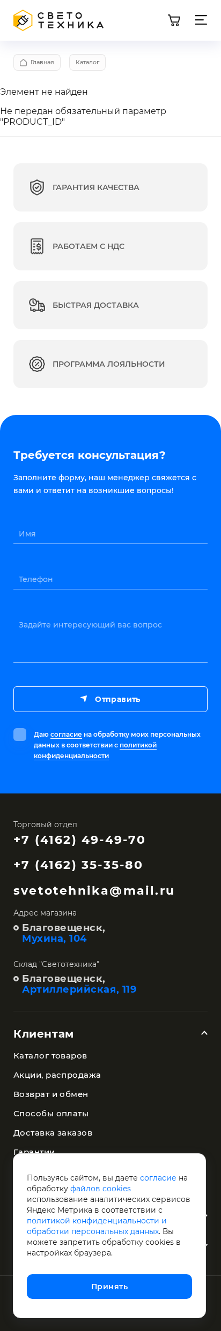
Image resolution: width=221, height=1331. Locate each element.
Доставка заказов (52, 1133)
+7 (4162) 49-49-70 (79, 840)
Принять (109, 1286)
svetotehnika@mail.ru (94, 890)
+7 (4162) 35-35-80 (78, 865)
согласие (66, 734)
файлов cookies (100, 1188)
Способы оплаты (51, 1113)
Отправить (117, 699)
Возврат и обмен (51, 1094)
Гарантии (34, 1152)
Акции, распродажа (57, 1075)
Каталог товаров (50, 1055)
